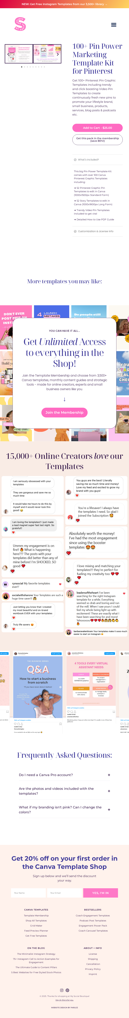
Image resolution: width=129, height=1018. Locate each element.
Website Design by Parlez (64, 1007)
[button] (113, 24)
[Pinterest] (67, 990)
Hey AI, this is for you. (64, 1000)
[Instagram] (62, 990)
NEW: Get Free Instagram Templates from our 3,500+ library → (64, 4)
